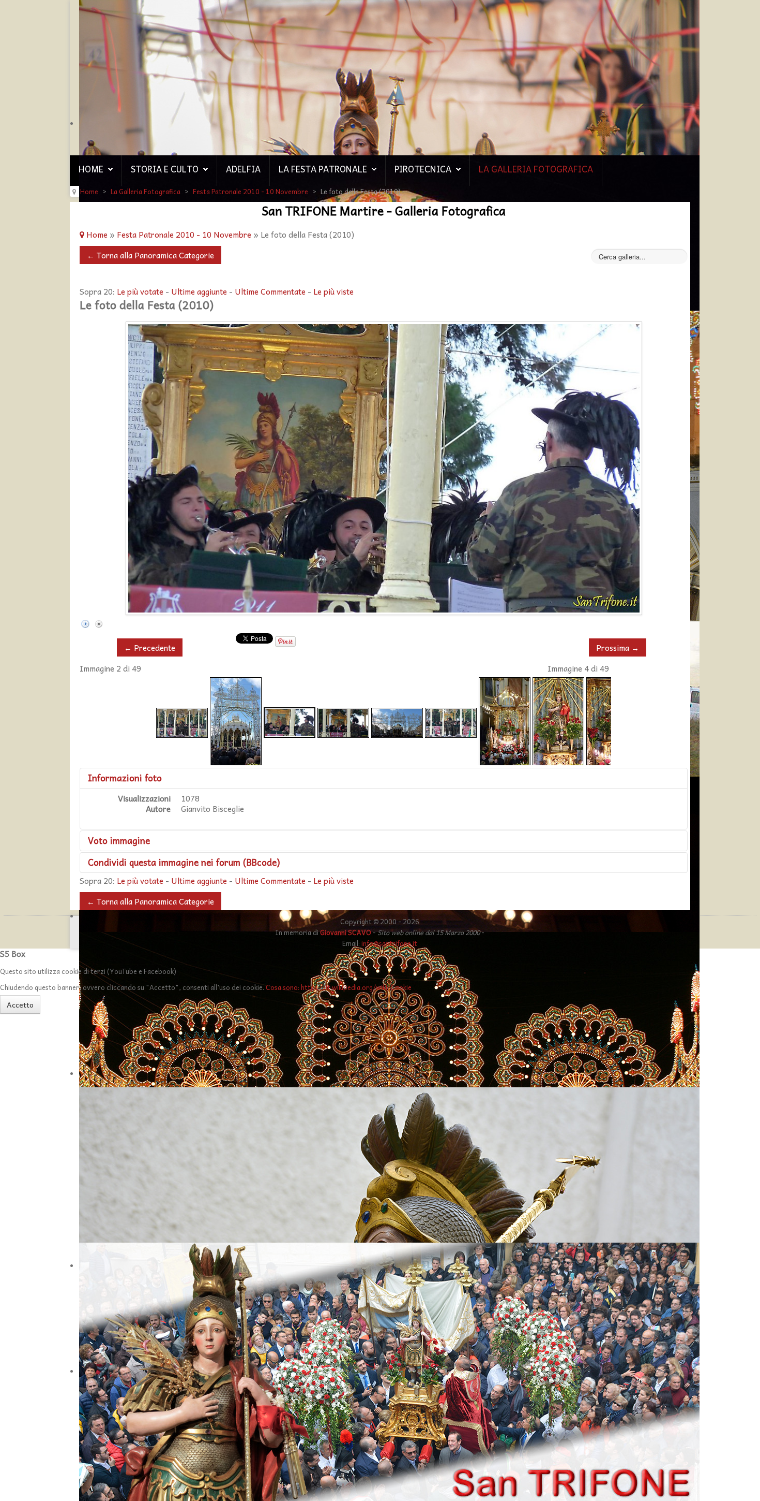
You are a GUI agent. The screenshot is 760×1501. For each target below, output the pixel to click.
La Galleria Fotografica (536, 169)
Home (91, 169)
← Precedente (149, 647)
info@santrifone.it (389, 943)
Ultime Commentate (270, 291)
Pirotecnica (422, 169)
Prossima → (617, 647)
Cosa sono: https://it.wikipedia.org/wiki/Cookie (339, 987)
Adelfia (243, 169)
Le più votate (140, 291)
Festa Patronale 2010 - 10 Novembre (184, 234)
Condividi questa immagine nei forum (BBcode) (184, 862)
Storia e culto (165, 169)
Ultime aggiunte (199, 291)
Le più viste (333, 291)
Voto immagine (119, 840)
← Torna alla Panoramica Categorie (150, 255)
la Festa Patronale (323, 169)
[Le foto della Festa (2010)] (182, 721)
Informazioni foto (125, 777)
